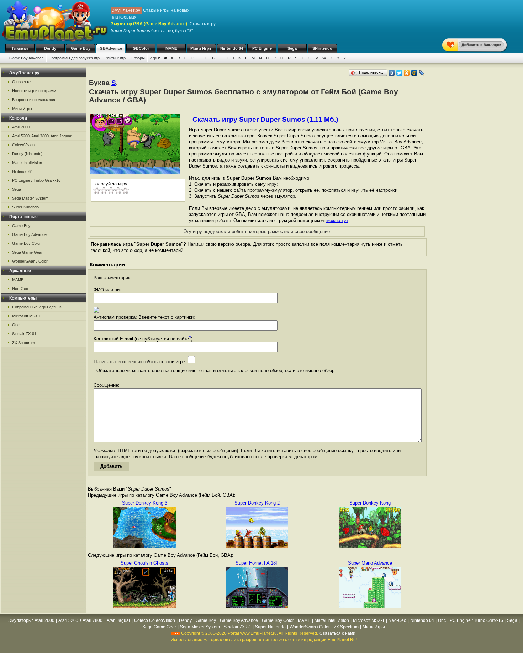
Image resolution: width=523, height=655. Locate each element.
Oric (16, 325)
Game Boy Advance (26, 58)
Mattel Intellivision (27, 162)
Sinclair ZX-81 (24, 334)
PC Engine (262, 48)
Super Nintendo (25, 207)
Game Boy (80, 48)
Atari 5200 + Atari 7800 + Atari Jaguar (94, 620)
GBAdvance (111, 48)
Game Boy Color (26, 243)
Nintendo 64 (231, 48)
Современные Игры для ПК (37, 307)
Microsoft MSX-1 (26, 316)
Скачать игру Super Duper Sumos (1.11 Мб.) (265, 119)
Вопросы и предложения (34, 99)
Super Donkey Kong (370, 503)
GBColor (141, 48)
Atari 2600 (21, 127)
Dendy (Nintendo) (27, 154)
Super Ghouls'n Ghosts (144, 563)
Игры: (155, 58)
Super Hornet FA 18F (257, 563)
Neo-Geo (20, 288)
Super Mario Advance (370, 563)
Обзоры (138, 58)
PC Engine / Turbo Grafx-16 (36, 180)
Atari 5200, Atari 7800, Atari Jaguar (42, 136)
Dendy (50, 48)
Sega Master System (30, 198)
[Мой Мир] (414, 73)
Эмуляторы (20, 620)
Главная (20, 48)
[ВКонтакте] (392, 73)
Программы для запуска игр (74, 58)
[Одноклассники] (407, 73)
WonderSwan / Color (30, 261)
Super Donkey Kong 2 (257, 503)
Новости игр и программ (34, 91)
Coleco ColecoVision (154, 620)
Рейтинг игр (115, 58)
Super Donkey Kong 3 (144, 503)
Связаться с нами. (337, 633)
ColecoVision (23, 145)
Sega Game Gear (27, 252)
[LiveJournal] (422, 73)
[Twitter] (399, 73)
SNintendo (322, 48)
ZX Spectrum (23, 342)
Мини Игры (201, 48)
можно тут (337, 220)
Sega (292, 48)
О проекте (21, 82)
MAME (171, 48)
